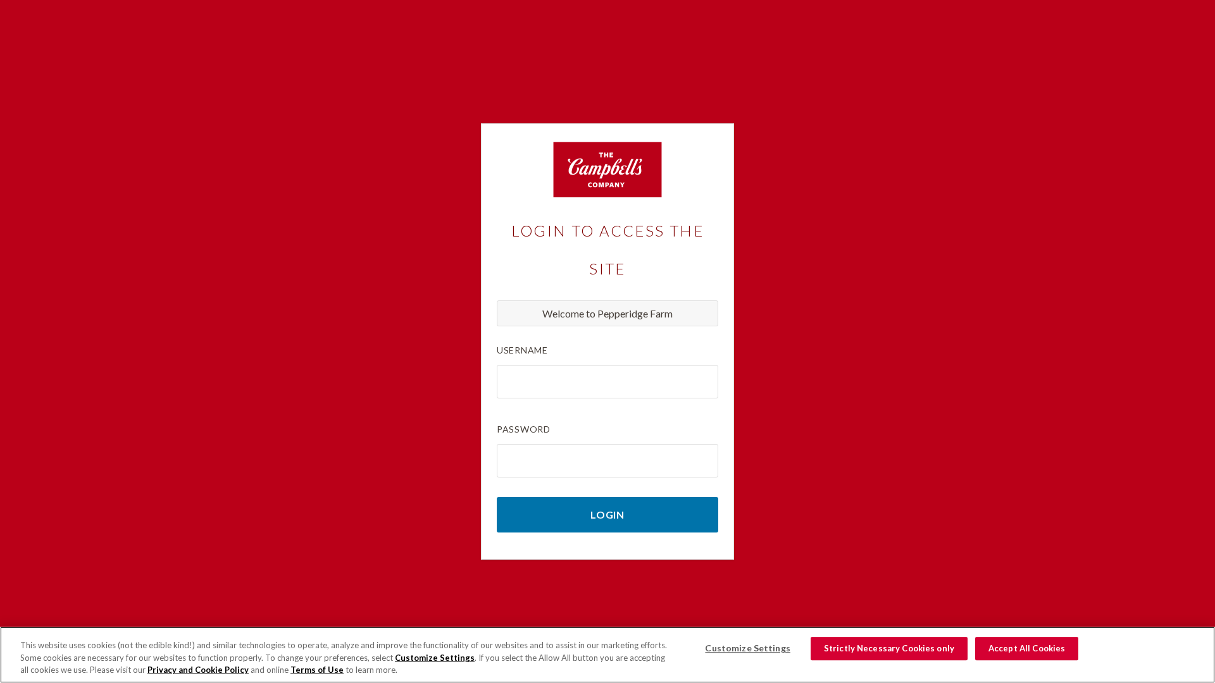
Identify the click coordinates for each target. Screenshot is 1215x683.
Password (524, 429)
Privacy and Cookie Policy (198, 670)
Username (522, 350)
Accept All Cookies (1026, 648)
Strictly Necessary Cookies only (889, 648)
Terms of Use (317, 670)
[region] (607, 655)
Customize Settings (435, 658)
